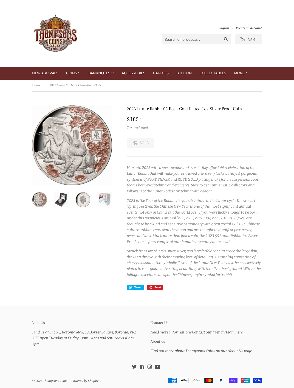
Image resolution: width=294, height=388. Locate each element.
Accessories (133, 73)
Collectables (213, 73)
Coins (72, 73)
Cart (252, 39)
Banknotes (99, 73)
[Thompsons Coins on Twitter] (134, 367)
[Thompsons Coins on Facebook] (142, 367)
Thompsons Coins (55, 380)
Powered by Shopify (85, 380)
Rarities (161, 73)
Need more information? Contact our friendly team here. (196, 332)
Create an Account (249, 28)
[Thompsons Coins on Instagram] (149, 367)
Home (36, 85)
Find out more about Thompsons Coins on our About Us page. (201, 351)
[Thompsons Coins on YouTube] (157, 367)
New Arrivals (45, 73)
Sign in (224, 28)
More (239, 73)
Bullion (184, 73)
